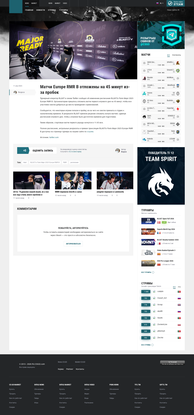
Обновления (38, 389)
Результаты (176, 55)
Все (168, 55)
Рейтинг (69, 369)
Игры (36, 403)
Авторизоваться (73, 244)
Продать (12, 394)
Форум (86, 389)
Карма (61, 369)
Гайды (36, 398)
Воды (86, 398)
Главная (29, 10)
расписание (74, 162)
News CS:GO (62, 362)
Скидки (12, 407)
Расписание (88, 403)
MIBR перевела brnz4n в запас (68, 192)
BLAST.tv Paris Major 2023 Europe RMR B (45, 162)
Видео (86, 394)
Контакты (80, 369)
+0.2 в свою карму (74, 151)
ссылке (90, 132)
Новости (40, 10)
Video (65, 3)
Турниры (63, 10)
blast (25, 162)
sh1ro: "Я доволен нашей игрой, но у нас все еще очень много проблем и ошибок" (31, 193)
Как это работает (15, 398)
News (27, 3)
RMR (65, 162)
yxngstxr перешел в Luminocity (110, 192)
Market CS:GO (80, 362)
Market (34, 3)
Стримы (52, 10)
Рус (179, 287)
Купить (12, 389)
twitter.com (54, 137)
